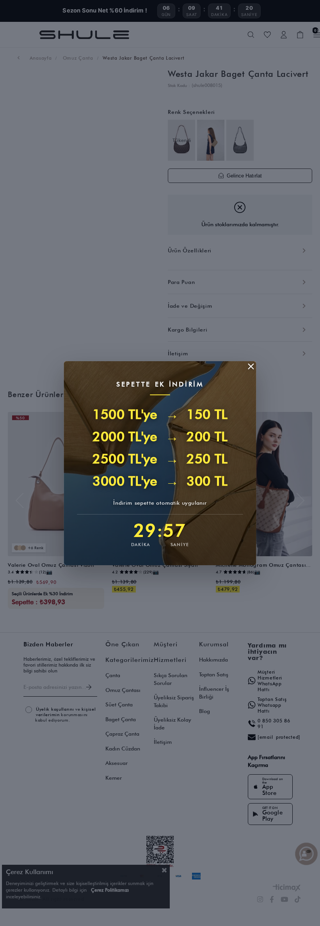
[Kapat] (251, 366)
